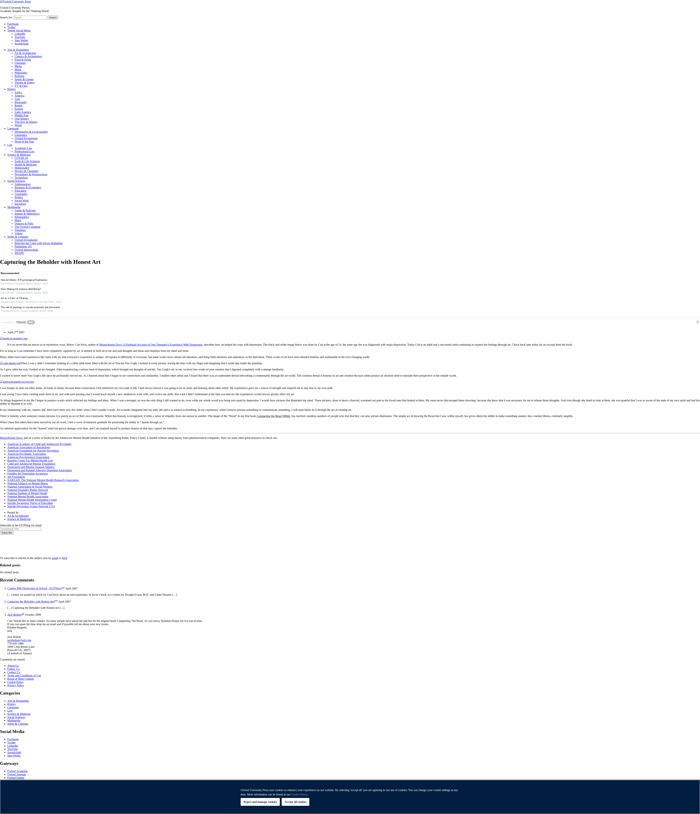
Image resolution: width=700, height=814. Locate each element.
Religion (19, 76)
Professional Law (25, 151)
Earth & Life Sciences (27, 161)
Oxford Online (15, 777)
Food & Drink (23, 59)
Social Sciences (16, 180)
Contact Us (13, 672)
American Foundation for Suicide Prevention (33, 450)
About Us (13, 665)
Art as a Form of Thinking (14, 298)
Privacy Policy (10, 547)
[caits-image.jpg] (10, 363)
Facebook (13, 23)
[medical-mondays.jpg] (14, 338)
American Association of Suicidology (28, 447)
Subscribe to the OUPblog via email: (21, 525)
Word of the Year (24, 141)
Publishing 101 (23, 246)
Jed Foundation (16, 476)
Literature (20, 62)
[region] (350, 797)
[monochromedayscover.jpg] (17, 381)
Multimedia (13, 207)
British (18, 105)
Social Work (22, 200)
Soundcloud (21, 43)
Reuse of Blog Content (20, 678)
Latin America (23, 112)
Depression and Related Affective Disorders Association (39, 470)
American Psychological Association (28, 457)
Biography (21, 102)
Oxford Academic (17, 771)
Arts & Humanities (18, 49)
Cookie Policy (15, 682)
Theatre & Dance (24, 82)
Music (18, 69)
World (18, 125)
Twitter (11, 27)
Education (20, 190)
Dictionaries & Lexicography (31, 131)
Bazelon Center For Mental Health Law (30, 460)
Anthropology (23, 184)
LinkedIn (20, 33)
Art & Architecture (25, 53)
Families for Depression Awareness (27, 473)
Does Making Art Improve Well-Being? (21, 289)
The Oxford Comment (27, 226)
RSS (64, 558)
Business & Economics (28, 187)
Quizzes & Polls (24, 223)
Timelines (20, 230)
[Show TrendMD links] (697, 321)
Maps (18, 220)
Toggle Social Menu (19, 30)
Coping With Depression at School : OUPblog (34, 588)
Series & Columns (17, 236)
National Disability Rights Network (27, 489)
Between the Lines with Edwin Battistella (38, 243)
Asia (17, 99)
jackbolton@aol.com (19, 640)
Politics (19, 197)
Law (10, 144)
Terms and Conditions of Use (24, 675)
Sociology (20, 203)
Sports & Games (24, 79)
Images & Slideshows (27, 213)
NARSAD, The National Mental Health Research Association (43, 480)
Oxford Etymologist (26, 138)
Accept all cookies (295, 801)
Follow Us (13, 669)
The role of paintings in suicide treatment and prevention (30, 307)
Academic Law (23, 148)
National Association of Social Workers (29, 486)
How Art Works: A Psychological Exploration (24, 280)
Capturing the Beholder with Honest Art (30, 601)
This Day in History (26, 121)
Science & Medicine (19, 154)
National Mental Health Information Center (32, 499)
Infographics (22, 217)
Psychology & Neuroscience (31, 174)
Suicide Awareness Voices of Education (30, 503)
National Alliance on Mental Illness (27, 483)
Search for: (6, 17)
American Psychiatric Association (26, 453)
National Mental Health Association (27, 496)
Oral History (22, 118)
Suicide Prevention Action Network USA (31, 506)
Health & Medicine (26, 164)
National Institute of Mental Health (27, 493)
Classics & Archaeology (28, 56)
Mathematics (22, 167)
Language (13, 128)
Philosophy (21, 72)
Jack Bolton (14, 614)
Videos (19, 233)
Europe (19, 108)
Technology (21, 177)
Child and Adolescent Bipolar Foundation (31, 463)
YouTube (20, 37)
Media (18, 66)
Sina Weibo (21, 40)
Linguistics (21, 135)
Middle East (21, 115)
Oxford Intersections (26, 249)
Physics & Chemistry (27, 171)
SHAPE (19, 253)
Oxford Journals (16, 774)
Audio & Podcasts (25, 210)
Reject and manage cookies (260, 801)
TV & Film (21, 85)
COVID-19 (21, 158)
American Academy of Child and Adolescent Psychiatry (39, 444)
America (19, 95)
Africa (18, 92)
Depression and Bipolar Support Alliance (31, 467)
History (11, 89)
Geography (21, 194)
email (55, 558)
